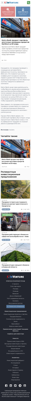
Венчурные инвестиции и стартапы (16, 344)
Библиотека (15, 375)
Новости (15, 338)
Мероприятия (15, 380)
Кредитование (15, 348)
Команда (15, 291)
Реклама (15, 289)
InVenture (15, 281)
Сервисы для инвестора (15, 334)
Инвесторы (15, 377)
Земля (15, 321)
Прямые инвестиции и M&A (15, 341)
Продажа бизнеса (15, 316)
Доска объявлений (15, 296)
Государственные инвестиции (15, 346)
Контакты (15, 301)
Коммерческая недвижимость (15, 319)
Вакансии (15, 293)
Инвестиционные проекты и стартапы (15, 314)
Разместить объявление (16, 306)
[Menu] (2, 2)
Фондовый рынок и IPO (15, 351)
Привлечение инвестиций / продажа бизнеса (15, 330)
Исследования (15, 363)
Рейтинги (16, 372)
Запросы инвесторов (15, 326)
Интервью (15, 367)
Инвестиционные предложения (15, 311)
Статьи (15, 365)
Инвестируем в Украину (15, 370)
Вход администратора (15, 303)
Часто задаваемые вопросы (15, 298)
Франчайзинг (15, 324)
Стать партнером (15, 286)
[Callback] (28, 2)
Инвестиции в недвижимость (15, 353)
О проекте (15, 284)
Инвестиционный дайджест (15, 360)
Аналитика (15, 357)
